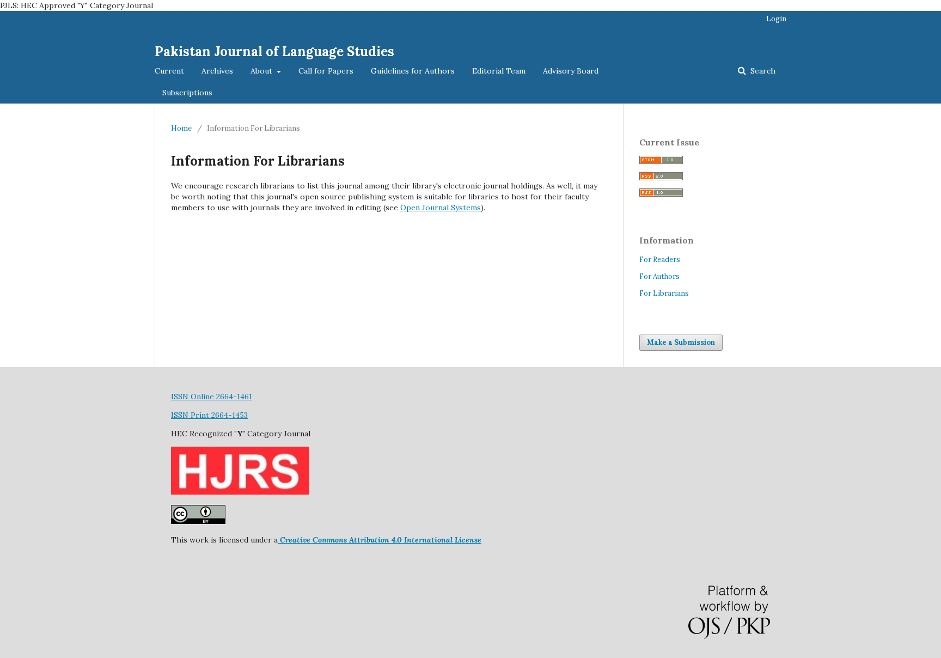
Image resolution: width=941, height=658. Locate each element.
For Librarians (664, 293)
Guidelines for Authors (413, 71)
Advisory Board (570, 71)
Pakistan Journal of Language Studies (274, 51)
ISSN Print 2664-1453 (209, 415)
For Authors (659, 276)
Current (169, 71)
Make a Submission (681, 342)
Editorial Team (499, 71)
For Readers (659, 259)
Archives (217, 71)
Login (776, 18)
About (262, 71)
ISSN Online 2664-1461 (211, 396)
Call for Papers (325, 71)
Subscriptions (187, 93)
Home (181, 128)
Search (761, 71)
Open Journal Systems (440, 207)
